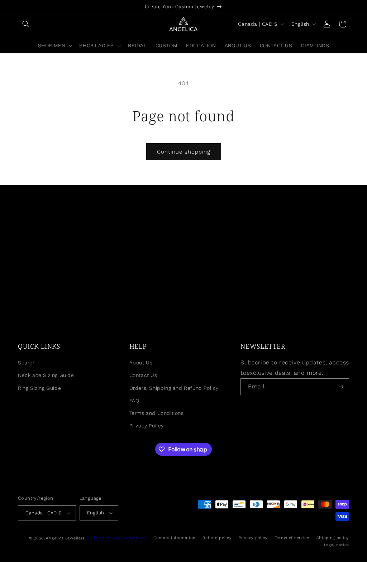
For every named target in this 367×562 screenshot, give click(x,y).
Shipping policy (332, 538)
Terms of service (292, 538)
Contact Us (143, 375)
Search (27, 362)
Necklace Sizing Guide (46, 375)
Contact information (174, 538)
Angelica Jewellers (65, 538)
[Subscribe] (341, 386)
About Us (141, 362)
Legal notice (336, 545)
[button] (26, 24)
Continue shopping (183, 152)
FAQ (134, 400)
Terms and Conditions (156, 413)
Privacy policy (253, 538)
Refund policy (217, 538)
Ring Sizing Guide (39, 388)
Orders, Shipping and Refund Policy (174, 388)
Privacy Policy (146, 425)
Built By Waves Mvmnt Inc (117, 538)
